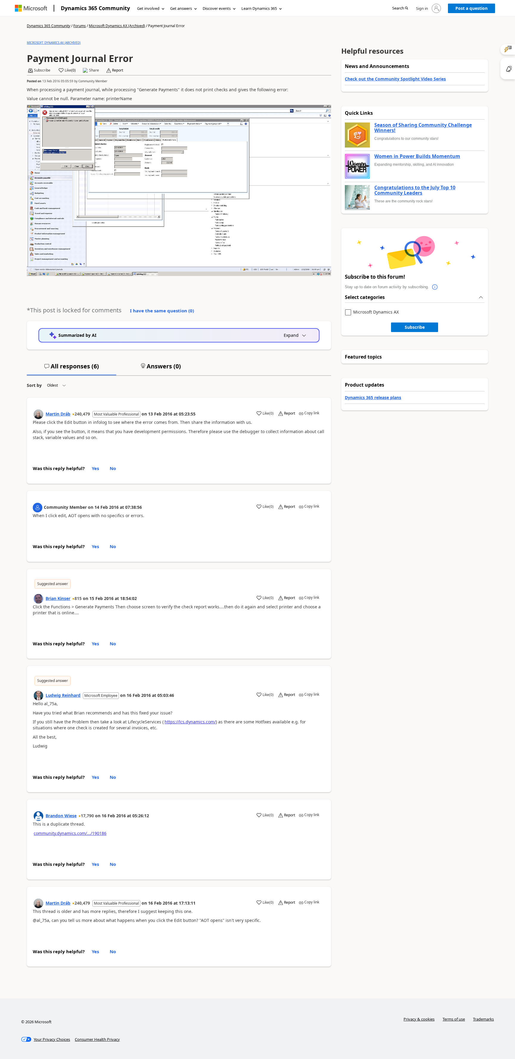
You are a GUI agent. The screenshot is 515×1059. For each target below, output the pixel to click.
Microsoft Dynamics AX (376, 312)
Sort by (34, 385)
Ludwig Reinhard (63, 695)
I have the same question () (162, 311)
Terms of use (454, 1019)
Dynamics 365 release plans (373, 397)
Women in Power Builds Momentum (417, 156)
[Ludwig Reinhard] (38, 695)
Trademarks (483, 1019)
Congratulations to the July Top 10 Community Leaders (414, 190)
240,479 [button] (82, 414)
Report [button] (117, 70)
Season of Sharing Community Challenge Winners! (423, 128)
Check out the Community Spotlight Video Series (395, 79)
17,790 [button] (87, 815)
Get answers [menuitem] (181, 8)
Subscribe (415, 327)
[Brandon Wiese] (38, 816)
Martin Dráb (58, 414)
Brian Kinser (58, 598)
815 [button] (78, 598)
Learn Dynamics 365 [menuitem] (259, 8)
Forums (79, 25)
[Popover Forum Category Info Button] (434, 287)
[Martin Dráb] (38, 414)
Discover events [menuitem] (217, 8)
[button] (400, 8)
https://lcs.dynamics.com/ (190, 722)
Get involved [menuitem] (148, 8)
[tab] (71, 368)
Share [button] (94, 70)
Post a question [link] (471, 8)
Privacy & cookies (419, 1019)
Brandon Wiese (61, 815)
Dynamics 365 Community (95, 8)
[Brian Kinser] (38, 599)
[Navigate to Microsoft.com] (31, 8)
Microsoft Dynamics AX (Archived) (117, 25)
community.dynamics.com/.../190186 (70, 833)
